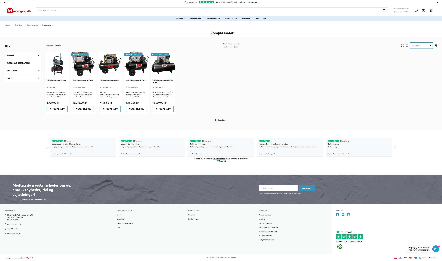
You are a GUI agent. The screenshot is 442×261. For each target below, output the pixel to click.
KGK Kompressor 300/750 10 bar (163, 81)
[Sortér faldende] (436, 45)
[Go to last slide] (4, 2)
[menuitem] (180, 18)
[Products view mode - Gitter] (402, 45)
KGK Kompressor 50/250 (109, 80)
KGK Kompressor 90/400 (136, 80)
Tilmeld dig (307, 188)
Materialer (195, 18)
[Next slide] (437, 2)
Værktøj (180, 18)
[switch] (400, 12)
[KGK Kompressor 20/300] (57, 64)
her (300, 193)
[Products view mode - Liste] (406, 45)
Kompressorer (32, 25)
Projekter (261, 18)
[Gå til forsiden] (18, 10)
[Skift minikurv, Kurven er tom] (431, 10)
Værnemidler (213, 18)
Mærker (246, 18)
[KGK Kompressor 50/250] (110, 64)
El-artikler (231, 18)
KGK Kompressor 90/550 (83, 80)
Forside (7, 25)
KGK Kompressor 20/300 (56, 80)
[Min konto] (423, 10)
